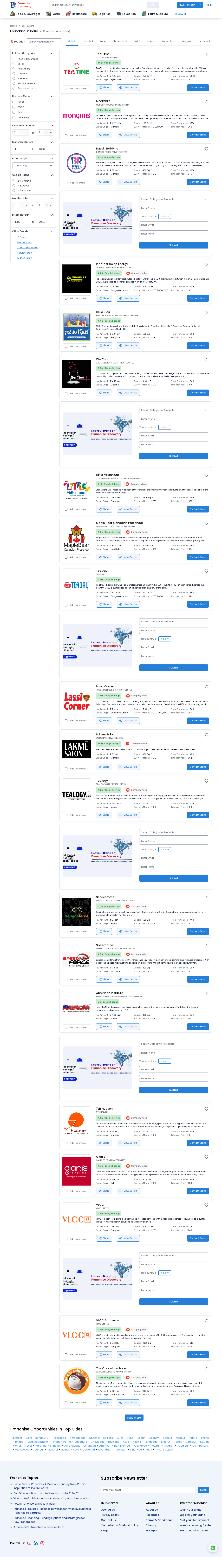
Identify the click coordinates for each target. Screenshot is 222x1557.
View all (182, 14)
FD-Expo (151, 1530)
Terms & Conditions (159, 1520)
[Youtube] (29, 1543)
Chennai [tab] (205, 41)
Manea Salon (24, 258)
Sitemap (151, 1525)
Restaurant (28, 26)
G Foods (21, 237)
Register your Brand (192, 1515)
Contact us (108, 1520)
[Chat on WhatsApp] (212, 1547)
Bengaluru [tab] (187, 41)
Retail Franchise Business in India (34, 1504)
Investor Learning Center (195, 1525)
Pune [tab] (103, 41)
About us (152, 1510)
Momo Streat (24, 242)
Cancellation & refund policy (120, 1525)
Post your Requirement (194, 1520)
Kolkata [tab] (151, 41)
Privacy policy (110, 1515)
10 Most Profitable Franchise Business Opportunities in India (51, 1498)
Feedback (152, 1515)
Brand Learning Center (194, 1530)
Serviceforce (24, 252)
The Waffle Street (27, 247)
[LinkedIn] (36, 1543)
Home (13, 26)
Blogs (104, 1530)
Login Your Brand (190, 1510)
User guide (108, 1510)
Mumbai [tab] (88, 41)
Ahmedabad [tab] (120, 41)
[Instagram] (42, 1543)
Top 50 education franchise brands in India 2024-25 (46, 1493)
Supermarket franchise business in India (38, 1527)
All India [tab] (72, 41)
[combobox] (44, 42)
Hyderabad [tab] (168, 41)
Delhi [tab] (137, 41)
